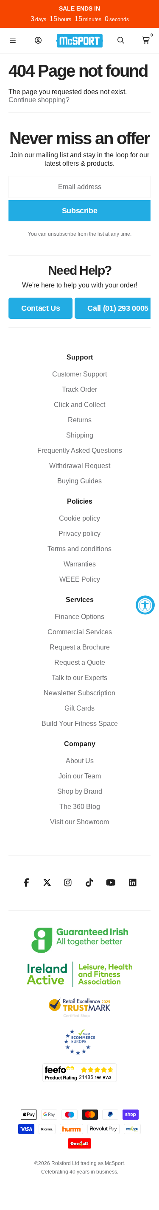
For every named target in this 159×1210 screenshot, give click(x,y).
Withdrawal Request (79, 465)
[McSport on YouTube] (111, 882)
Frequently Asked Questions (79, 450)
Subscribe (80, 210)
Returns (80, 420)
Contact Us (40, 308)
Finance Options (79, 616)
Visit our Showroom (79, 821)
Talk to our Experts (79, 677)
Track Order (79, 389)
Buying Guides (79, 481)
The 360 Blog (79, 806)
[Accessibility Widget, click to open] (145, 605)
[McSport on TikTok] (89, 882)
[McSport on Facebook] (26, 882)
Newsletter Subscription (79, 693)
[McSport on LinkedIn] (132, 882)
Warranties (80, 564)
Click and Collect (79, 404)
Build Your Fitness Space (80, 723)
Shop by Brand (79, 791)
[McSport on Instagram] (67, 882)
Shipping (79, 435)
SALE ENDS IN (79, 8)
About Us (80, 760)
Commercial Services (79, 632)
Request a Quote (79, 662)
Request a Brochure (80, 647)
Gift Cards (79, 708)
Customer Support (79, 374)
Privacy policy (79, 533)
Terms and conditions (79, 548)
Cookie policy (79, 518)
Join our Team (80, 776)
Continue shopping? (39, 99)
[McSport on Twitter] (47, 883)
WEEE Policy (79, 579)
